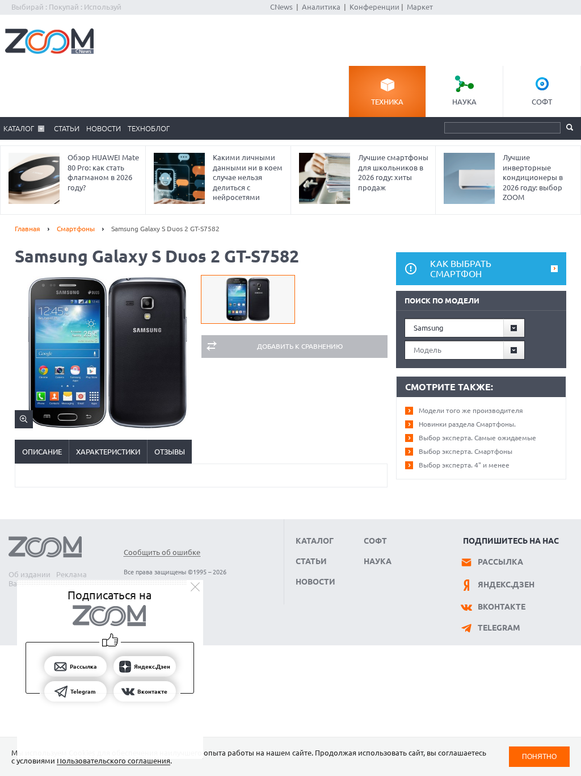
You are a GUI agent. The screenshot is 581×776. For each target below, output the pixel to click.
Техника (387, 102)
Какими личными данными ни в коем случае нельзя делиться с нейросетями (248, 177)
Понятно (539, 756)
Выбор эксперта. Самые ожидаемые (477, 437)
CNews (281, 7)
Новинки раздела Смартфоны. (467, 424)
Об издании (29, 574)
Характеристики (108, 452)
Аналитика (321, 7)
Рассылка (500, 561)
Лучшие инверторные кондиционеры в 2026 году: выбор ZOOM (533, 177)
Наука (464, 102)
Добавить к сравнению (300, 346)
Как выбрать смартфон (460, 268)
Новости (103, 128)
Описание (42, 452)
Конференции (374, 7)
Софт (542, 102)
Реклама (71, 574)
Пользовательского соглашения (113, 761)
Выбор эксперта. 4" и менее (464, 465)
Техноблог (149, 128)
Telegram (499, 627)
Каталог (18, 128)
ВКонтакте (501, 606)
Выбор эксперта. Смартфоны (465, 451)
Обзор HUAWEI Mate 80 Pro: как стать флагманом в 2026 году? (103, 172)
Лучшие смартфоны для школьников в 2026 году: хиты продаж (393, 172)
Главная (27, 228)
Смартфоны (76, 228)
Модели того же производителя (471, 410)
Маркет (420, 7)
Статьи (66, 128)
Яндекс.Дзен (506, 584)
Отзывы (169, 452)
